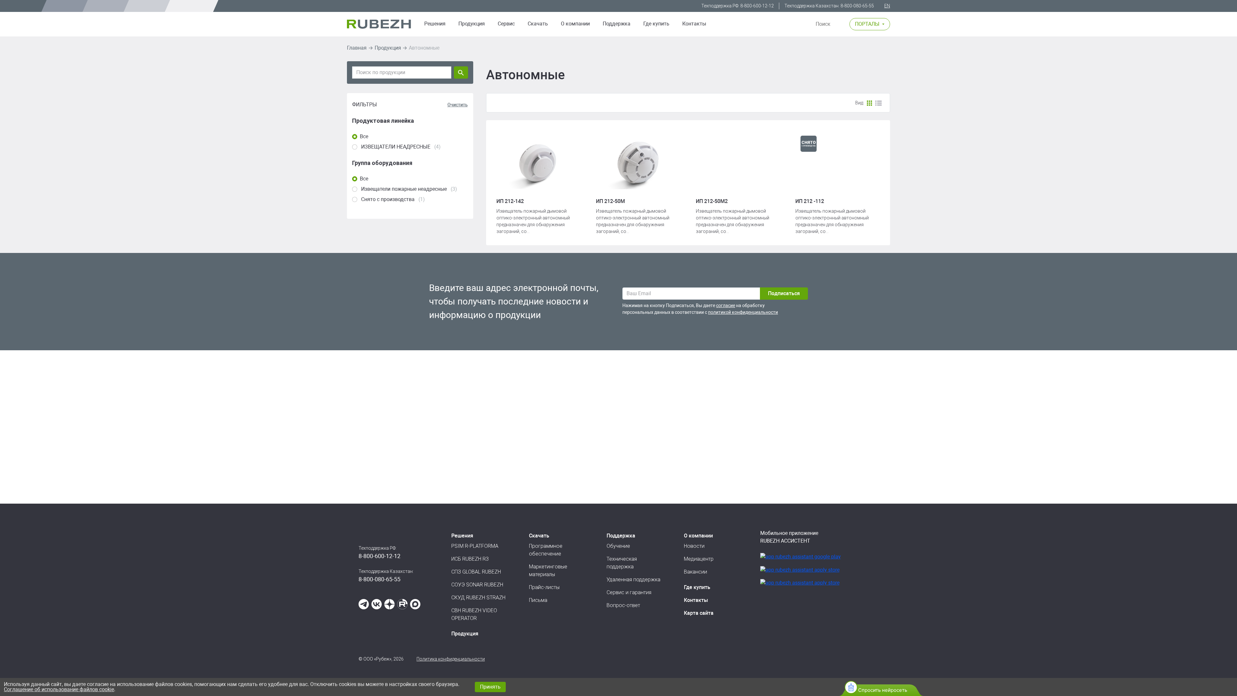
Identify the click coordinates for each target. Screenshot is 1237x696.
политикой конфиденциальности (743, 312)
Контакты (694, 24)
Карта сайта (699, 613)
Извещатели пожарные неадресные (404, 189)
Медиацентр (699, 559)
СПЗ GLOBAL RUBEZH (476, 572)
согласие (725, 305)
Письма (538, 600)
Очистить (457, 104)
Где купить (656, 24)
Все (364, 136)
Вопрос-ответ (623, 605)
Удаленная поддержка (633, 579)
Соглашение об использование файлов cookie (59, 689)
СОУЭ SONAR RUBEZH (477, 585)
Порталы (867, 24)
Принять (490, 687)
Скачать (538, 24)
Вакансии (695, 572)
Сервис (506, 24)
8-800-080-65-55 (857, 5)
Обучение (618, 546)
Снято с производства (388, 199)
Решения (435, 24)
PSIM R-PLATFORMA (474, 546)
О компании (575, 24)
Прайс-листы (544, 587)
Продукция (388, 48)
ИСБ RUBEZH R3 (470, 559)
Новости (694, 546)
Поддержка (616, 24)
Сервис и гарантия (629, 592)
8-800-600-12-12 (757, 5)
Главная (357, 48)
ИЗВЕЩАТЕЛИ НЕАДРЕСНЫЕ (396, 147)
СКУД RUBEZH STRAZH (478, 597)
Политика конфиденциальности (451, 659)
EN (887, 5)
